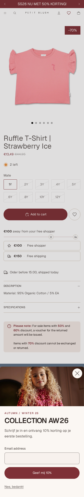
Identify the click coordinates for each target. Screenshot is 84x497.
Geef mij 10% (42, 473)
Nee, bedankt (14, 487)
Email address (15, 448)
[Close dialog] (77, 373)
